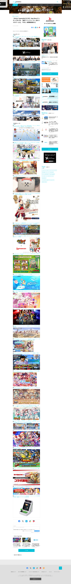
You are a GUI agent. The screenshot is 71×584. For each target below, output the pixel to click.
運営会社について (13, 571)
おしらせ (50, 571)
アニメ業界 (46, 4)
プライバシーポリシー (57, 571)
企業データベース (22, 4)
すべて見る (26, 550)
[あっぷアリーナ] (50, 32)
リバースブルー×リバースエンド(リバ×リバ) (47, 176)
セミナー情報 (35, 4)
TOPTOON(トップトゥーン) (45, 172)
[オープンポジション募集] (50, 21)
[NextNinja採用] (50, 158)
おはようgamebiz (15, 16)
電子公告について (44, 571)
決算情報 (41, 4)
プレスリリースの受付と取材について (34, 571)
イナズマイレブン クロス (45, 170)
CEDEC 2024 (51, 172)
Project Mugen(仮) (52, 174)
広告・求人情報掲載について (22, 571)
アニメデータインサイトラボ (52, 170)
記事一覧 (15, 4)
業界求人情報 (29, 4)
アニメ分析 (52, 4)
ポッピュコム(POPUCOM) (45, 174)
